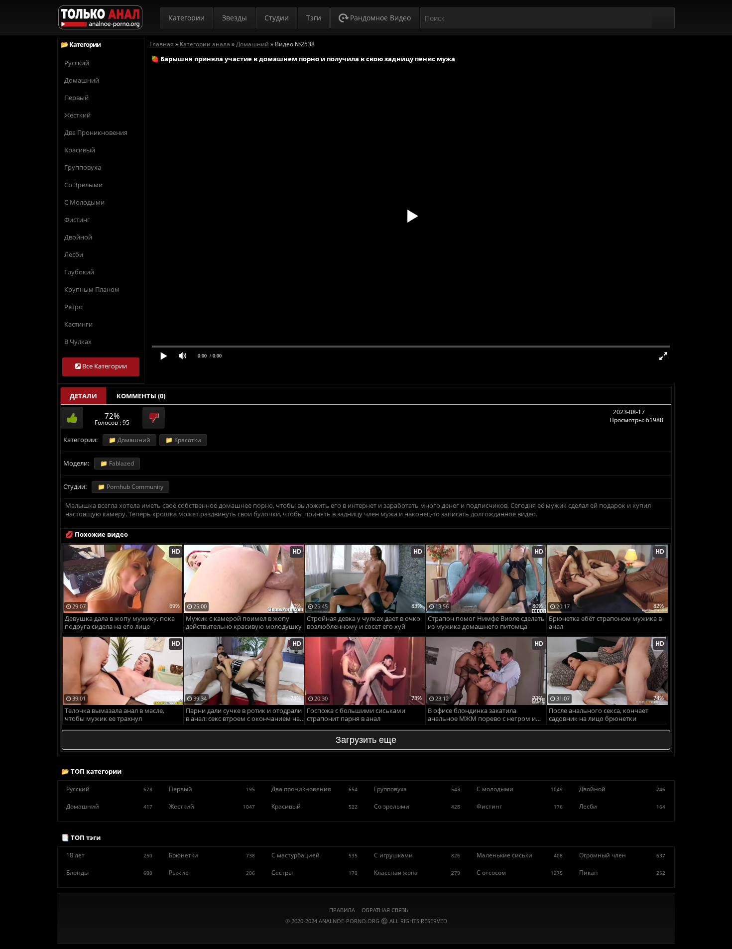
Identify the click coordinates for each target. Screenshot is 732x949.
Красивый (79, 149)
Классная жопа (417, 872)
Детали (83, 395)
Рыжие (212, 872)
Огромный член (622, 855)
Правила (342, 910)
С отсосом (520, 872)
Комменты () (141, 395)
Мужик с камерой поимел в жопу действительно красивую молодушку (244, 622)
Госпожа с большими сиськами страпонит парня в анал (356, 715)
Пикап (622, 872)
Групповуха (82, 167)
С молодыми (84, 202)
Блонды (109, 872)
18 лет (109, 855)
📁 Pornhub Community (130, 486)
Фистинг (77, 219)
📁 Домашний (129, 440)
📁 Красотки (183, 440)
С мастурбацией (314, 855)
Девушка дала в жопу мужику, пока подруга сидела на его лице (120, 622)
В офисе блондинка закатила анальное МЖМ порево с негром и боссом (482, 715)
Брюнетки (212, 855)
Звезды (234, 17)
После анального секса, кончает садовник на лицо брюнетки (598, 715)
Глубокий (79, 271)
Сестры (314, 872)
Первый (76, 97)
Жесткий (77, 115)
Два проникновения (95, 132)
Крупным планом (92, 289)
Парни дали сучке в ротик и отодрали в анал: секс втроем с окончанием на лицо (244, 715)
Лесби (73, 254)
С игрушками (417, 855)
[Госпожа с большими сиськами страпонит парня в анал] (365, 640)
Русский (76, 62)
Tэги (313, 17)
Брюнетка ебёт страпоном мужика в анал (605, 622)
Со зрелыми (83, 184)
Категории (186, 17)
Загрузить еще (366, 740)
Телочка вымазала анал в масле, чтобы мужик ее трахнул (114, 715)
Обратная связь (385, 910)
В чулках (78, 341)
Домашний (81, 80)
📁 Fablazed (117, 463)
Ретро (73, 306)
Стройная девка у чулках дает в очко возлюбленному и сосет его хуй (363, 622)
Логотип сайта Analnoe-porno (100, 17)
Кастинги (78, 324)
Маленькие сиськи (520, 855)
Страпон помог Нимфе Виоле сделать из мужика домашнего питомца (486, 622)
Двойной (78, 237)
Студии (276, 17)
